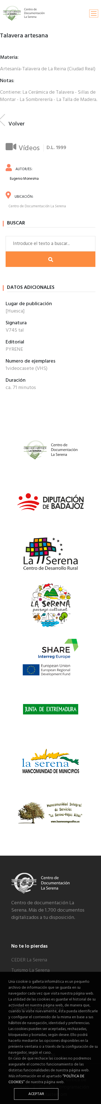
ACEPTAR (36, 1094)
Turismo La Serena (30, 970)
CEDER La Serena (29, 960)
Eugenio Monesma (24, 179)
